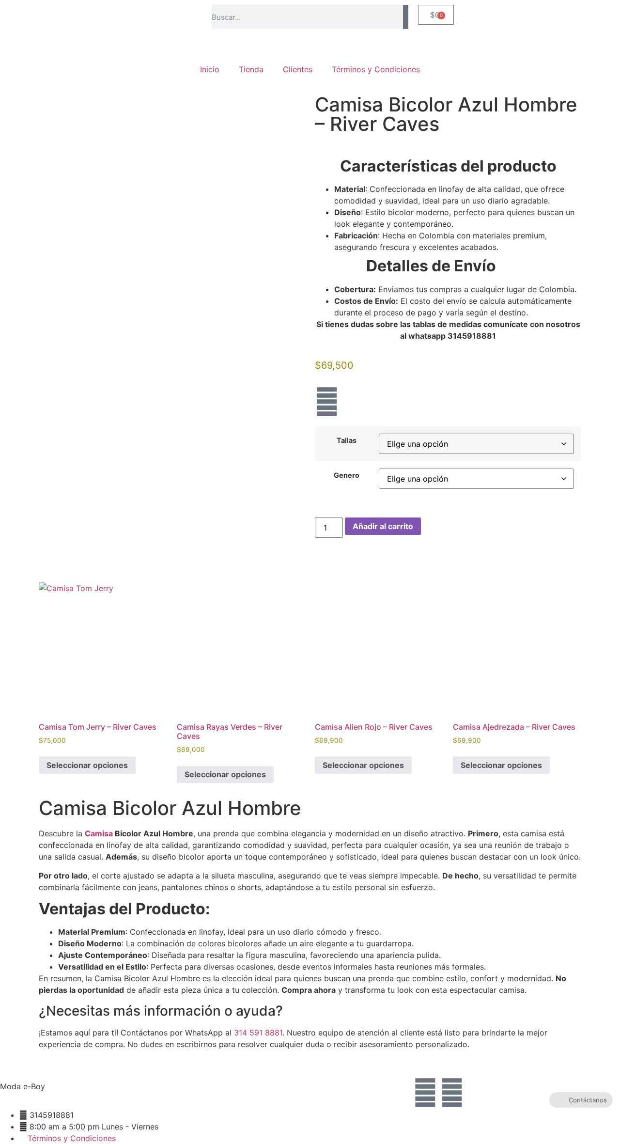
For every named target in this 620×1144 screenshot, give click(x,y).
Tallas (346, 440)
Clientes (297, 69)
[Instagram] (327, 402)
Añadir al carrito (383, 526)
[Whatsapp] (452, 1093)
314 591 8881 (258, 1032)
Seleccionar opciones (87, 765)
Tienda (251, 69)
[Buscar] (406, 17)
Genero (346, 475)
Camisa (99, 833)
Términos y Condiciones (376, 69)
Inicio (209, 69)
